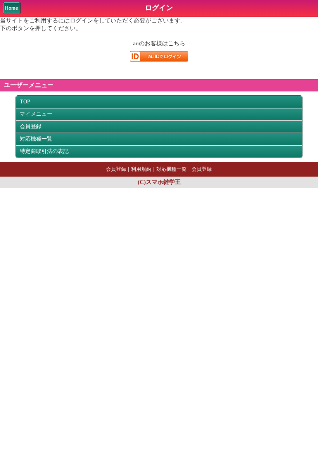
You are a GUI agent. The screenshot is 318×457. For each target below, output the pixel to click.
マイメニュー (36, 114)
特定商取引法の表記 (44, 151)
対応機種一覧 (36, 139)
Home (11, 8)
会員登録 (30, 126)
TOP (25, 102)
